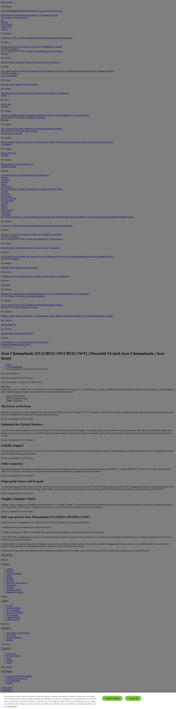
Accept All (133, 698)
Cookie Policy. (12, 706)
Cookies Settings (112, 698)
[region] (88, 701)
